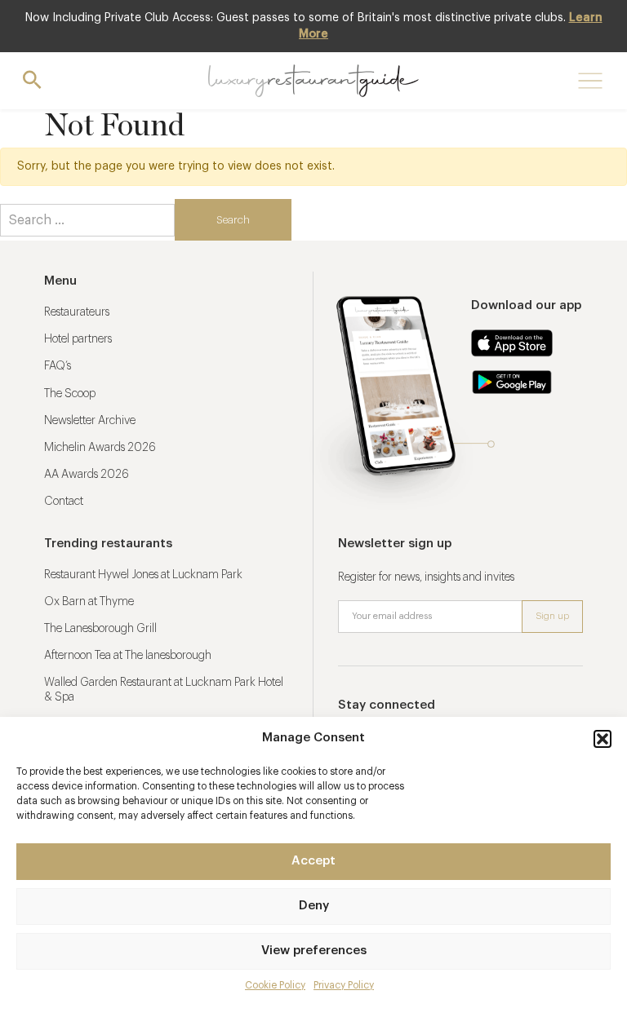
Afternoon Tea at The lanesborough (127, 655)
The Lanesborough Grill (100, 629)
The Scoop (70, 394)
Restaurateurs (76, 312)
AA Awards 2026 (86, 474)
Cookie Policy (275, 985)
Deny (314, 906)
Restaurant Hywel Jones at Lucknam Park (143, 575)
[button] (602, 739)
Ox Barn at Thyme (89, 602)
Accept (313, 861)
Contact (63, 501)
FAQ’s (57, 366)
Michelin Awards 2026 (100, 447)
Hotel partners (78, 339)
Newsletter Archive (90, 421)
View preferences (314, 950)
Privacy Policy (344, 985)
